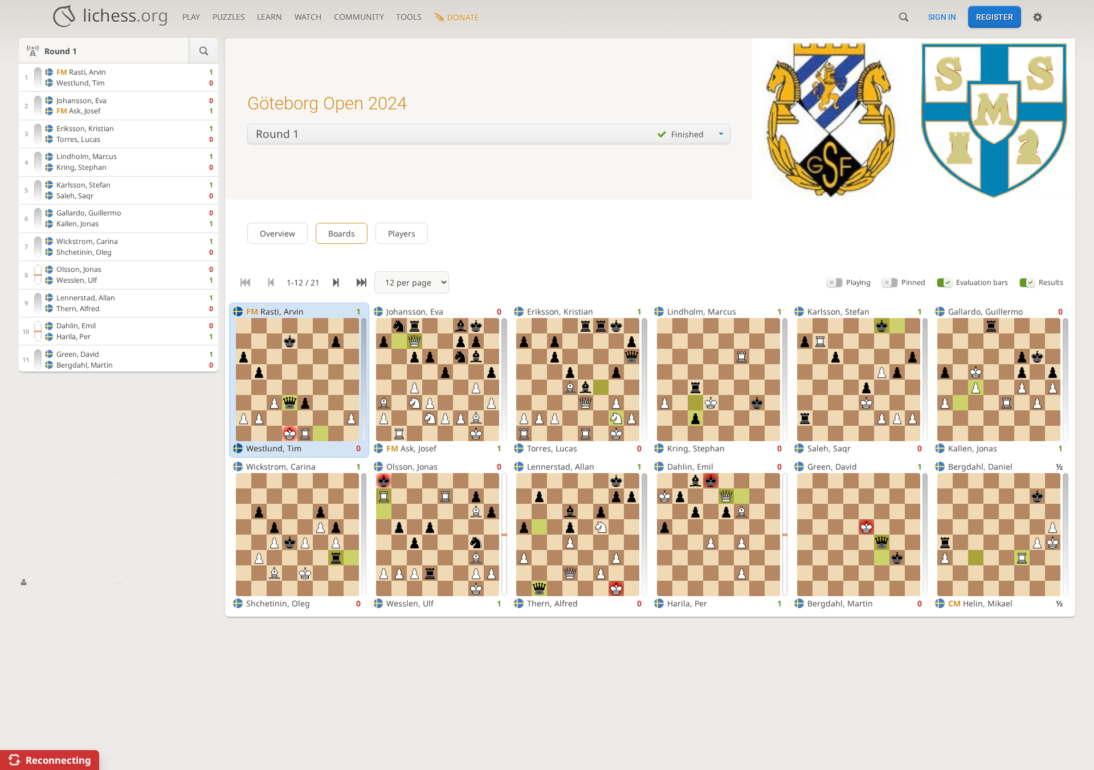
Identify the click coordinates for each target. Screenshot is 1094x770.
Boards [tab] (341, 233)
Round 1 (60, 51)
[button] (835, 282)
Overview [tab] (277, 233)
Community (359, 16)
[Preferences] (1037, 17)
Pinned (913, 282)
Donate (463, 17)
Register (994, 17)
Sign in (942, 17)
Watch (308, 16)
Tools (409, 16)
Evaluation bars (982, 282)
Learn (269, 16)
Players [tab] (401, 233)
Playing (858, 282)
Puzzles (229, 16)
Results (1051, 282)
